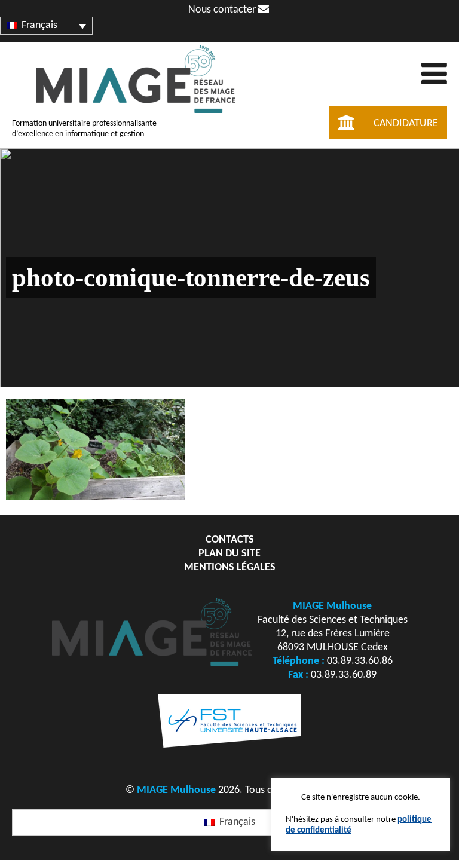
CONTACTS (230, 540)
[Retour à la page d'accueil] (135, 114)
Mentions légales (230, 567)
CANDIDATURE (406, 123)
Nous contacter (223, 10)
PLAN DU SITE (229, 553)
